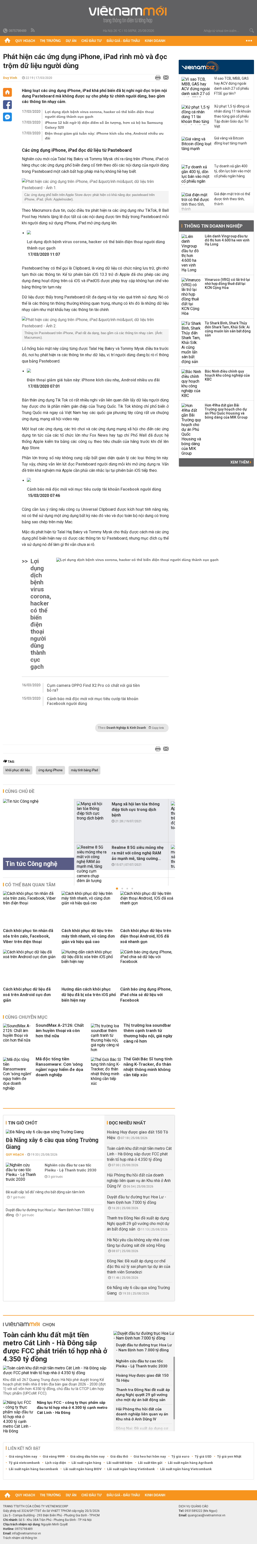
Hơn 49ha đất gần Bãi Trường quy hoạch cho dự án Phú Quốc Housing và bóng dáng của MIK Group (226, 411)
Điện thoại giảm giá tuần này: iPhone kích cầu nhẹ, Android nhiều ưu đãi (104, 135)
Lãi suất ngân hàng (86, 1463)
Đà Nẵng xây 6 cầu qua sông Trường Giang (52, 1143)
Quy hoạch (25, 41)
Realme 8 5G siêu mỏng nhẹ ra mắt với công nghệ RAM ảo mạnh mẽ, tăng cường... (138, 853)
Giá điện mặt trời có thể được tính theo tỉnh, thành (232, 199)
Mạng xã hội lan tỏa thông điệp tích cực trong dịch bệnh (136, 809)
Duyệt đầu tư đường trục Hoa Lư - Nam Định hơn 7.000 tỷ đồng (144, 1347)
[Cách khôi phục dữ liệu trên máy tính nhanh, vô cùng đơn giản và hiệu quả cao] (88, 903)
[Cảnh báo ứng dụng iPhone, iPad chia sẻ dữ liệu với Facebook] (147, 961)
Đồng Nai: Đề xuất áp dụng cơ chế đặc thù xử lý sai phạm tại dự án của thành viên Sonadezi (138, 1266)
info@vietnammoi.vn (26, 1533)
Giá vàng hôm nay (23, 1456)
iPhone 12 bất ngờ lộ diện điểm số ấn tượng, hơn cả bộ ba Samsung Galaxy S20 (104, 125)
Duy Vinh (10, 78)
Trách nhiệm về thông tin (20, 1538)
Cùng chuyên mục (26, 1017)
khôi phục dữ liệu (18, 770)
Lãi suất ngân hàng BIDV (82, 1469)
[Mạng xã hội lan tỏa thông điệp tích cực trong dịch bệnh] (92, 810)
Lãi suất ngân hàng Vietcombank (186, 1469)
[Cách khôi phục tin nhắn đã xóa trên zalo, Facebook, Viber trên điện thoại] (30, 903)
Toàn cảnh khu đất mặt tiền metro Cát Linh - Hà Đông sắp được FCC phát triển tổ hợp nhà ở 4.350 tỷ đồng (139, 1154)
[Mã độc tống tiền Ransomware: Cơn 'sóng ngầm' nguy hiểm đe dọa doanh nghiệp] (18, 1074)
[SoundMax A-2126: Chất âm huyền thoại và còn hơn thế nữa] (18, 1037)
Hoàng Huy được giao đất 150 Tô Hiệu (142, 1378)
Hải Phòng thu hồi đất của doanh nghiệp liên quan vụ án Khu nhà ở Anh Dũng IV (139, 1181)
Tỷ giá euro (180, 1456)
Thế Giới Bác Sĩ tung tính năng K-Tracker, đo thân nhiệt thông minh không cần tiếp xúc (147, 1066)
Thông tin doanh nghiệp (213, 226)
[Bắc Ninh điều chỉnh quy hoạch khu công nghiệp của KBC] (191, 383)
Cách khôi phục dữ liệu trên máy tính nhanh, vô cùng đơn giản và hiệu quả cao (88, 936)
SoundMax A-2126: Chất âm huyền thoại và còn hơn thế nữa (60, 1030)
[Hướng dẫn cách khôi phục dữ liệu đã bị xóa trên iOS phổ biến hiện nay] (88, 961)
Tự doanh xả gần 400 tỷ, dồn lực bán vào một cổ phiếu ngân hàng (232, 171)
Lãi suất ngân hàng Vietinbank (131, 1469)
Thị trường (50, 41)
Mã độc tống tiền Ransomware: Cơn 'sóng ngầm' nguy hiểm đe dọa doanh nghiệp (59, 1066)
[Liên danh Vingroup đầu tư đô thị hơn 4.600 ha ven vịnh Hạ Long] (191, 253)
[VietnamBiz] (200, 66)
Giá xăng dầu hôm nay (87, 1456)
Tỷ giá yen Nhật (229, 1456)
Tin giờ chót (22, 1122)
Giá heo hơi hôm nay (150, 1456)
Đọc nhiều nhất (127, 1122)
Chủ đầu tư (91, 41)
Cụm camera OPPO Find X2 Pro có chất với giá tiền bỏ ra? (93, 688)
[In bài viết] (157, 77)
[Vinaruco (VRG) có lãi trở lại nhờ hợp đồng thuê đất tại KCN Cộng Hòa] (191, 297)
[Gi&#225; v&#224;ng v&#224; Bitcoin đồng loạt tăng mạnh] (196, 147)
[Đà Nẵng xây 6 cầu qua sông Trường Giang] (54, 1131)
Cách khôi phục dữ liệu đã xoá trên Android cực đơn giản (27, 995)
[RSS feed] (33, 30)
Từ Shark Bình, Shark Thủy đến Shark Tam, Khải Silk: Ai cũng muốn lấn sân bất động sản (228, 329)
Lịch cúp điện (55, 1463)
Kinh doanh (155, 41)
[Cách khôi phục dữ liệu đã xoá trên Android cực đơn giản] (30, 956)
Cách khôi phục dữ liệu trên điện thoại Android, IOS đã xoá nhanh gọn (145, 936)
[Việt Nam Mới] (128, 14)
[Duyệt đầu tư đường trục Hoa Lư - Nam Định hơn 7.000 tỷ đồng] (144, 1336)
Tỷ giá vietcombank (24, 1463)
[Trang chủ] (7, 41)
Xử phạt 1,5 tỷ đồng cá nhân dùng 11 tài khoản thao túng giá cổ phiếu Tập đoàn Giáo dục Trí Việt (232, 116)
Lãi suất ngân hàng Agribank (190, 1463)
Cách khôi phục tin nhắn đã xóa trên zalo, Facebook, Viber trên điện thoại (28, 936)
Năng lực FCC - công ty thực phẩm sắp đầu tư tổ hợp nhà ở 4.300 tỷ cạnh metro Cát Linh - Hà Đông (72, 1407)
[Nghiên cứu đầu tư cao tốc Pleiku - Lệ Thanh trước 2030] (21, 1172)
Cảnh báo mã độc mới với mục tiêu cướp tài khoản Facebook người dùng (94, 489)
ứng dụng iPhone (50, 770)
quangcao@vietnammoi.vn (206, 1515)
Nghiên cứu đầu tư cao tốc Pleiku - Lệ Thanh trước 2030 (70, 1167)
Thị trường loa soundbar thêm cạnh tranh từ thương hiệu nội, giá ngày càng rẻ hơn (147, 1033)
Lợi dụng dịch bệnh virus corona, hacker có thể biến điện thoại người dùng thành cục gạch (99, 114)
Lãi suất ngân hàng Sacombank (33, 1469)
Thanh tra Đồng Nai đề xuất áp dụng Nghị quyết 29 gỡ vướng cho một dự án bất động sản (138, 1223)
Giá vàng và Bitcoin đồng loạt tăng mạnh (230, 140)
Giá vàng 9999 (54, 1456)
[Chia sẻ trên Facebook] (7, 104)
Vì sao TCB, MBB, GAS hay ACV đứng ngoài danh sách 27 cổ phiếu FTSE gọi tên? (231, 85)
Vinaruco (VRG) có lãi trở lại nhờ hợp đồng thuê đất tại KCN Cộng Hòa (227, 284)
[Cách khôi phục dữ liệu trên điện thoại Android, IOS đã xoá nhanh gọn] (147, 903)
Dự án (71, 41)
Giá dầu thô (119, 1456)
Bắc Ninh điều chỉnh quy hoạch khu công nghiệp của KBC (227, 375)
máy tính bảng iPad (84, 770)
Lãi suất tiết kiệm (120, 1463)
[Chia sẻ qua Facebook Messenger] (7, 117)
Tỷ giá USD (203, 1456)
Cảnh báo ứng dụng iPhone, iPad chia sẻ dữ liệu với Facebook (146, 995)
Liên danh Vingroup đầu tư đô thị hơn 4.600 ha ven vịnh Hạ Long (227, 240)
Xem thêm (240, 462)
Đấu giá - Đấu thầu (123, 41)
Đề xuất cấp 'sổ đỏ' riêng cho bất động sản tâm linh (45, 1192)
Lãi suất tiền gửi (150, 1463)
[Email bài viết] (165, 77)
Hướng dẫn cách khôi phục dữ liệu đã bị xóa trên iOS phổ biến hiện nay (88, 995)
